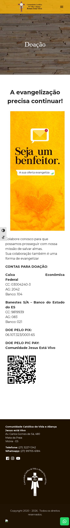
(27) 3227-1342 (27, 447)
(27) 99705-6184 (30, 451)
